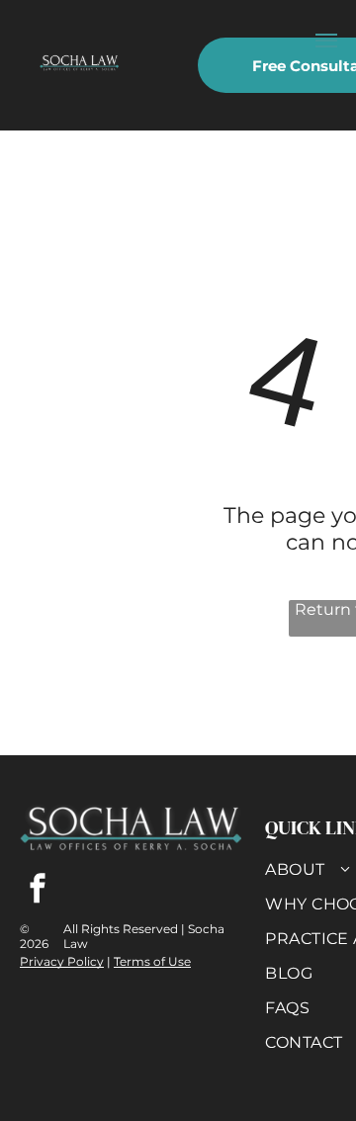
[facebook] (37, 891)
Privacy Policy (62, 961)
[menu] (326, 40)
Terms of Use (152, 961)
